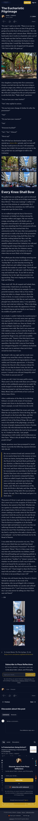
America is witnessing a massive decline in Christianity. (14, 750)
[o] (19, 611)
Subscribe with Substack (20, 787)
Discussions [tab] (15, 742)
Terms (23, 812)
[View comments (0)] (10, 21)
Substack (11, 819)
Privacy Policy (20, 795)
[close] (32, 758)
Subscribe (27, 2)
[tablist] (9, 715)
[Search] (35, 742)
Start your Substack (15, 815)
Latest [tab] (8, 742)
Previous (7, 702)
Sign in (34, 2)
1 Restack (12, 689)
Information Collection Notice (25, 793)
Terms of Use (29, 791)
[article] (19, 751)
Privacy (19, 812)
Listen (34, 16)
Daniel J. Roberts (11, 15)
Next (31, 702)
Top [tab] (4, 742)
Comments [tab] (6, 715)
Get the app (26, 815)
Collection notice (30, 812)
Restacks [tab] (13, 715)
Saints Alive (14, 143)
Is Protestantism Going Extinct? (13, 747)
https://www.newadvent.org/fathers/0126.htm (18, 654)
